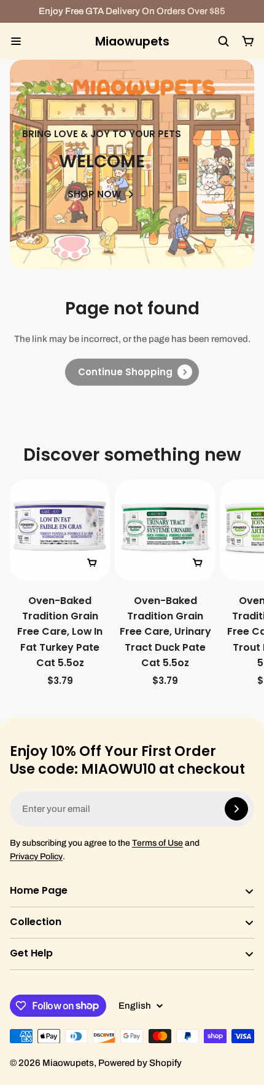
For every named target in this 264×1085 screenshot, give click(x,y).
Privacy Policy (36, 856)
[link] (132, 372)
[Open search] (223, 41)
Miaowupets (132, 41)
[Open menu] (16, 41)
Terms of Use (157, 843)
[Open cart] (248, 41)
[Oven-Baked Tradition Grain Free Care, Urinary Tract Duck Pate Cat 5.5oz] (165, 584)
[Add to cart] (92, 562)
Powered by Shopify (140, 1063)
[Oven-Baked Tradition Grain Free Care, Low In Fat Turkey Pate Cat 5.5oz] (60, 584)
